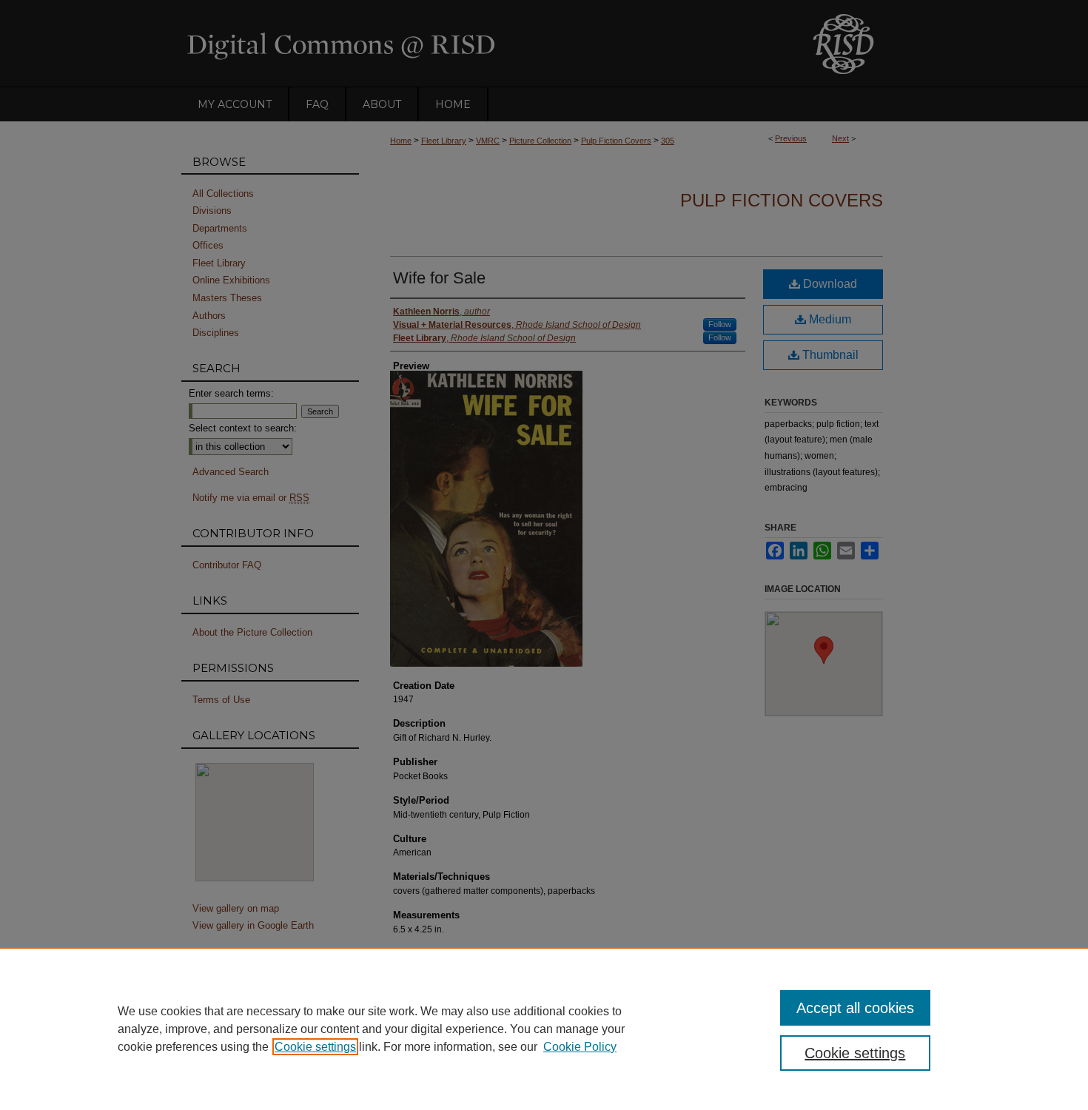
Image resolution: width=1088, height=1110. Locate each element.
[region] (544, 1028)
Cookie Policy (580, 1046)
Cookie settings (315, 1046)
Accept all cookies (855, 1008)
